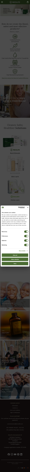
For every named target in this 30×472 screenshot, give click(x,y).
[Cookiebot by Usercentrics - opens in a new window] (19, 207)
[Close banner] (27, 207)
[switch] (26, 236)
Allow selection (15, 259)
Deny (15, 263)
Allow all (15, 255)
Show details (22, 250)
